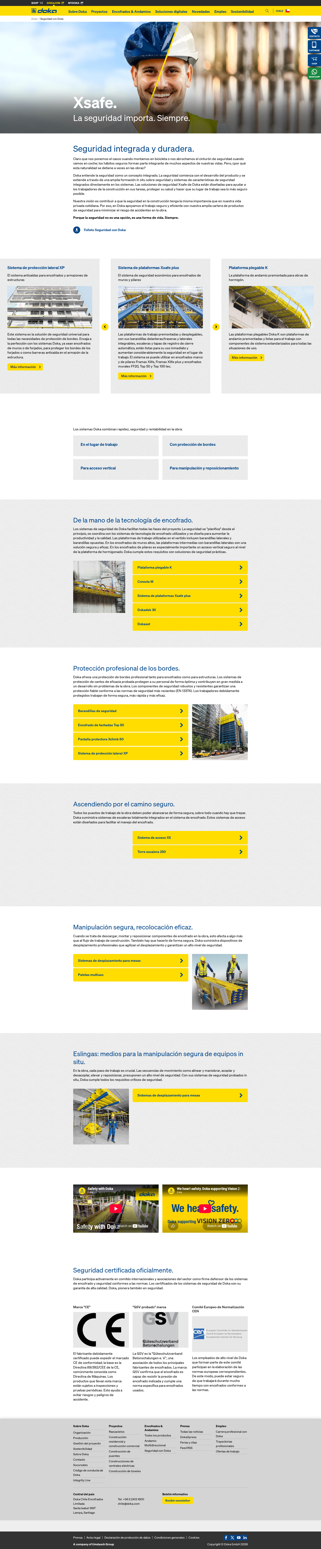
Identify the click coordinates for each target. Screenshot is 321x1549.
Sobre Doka (77, 11)
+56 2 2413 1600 (133, 1499)
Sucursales (80, 1465)
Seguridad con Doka (158, 1451)
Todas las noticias (191, 1432)
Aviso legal (93, 1537)
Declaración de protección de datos (127, 1537)
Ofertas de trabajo (227, 1451)
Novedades (201, 11)
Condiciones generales (169, 1537)
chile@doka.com (129, 1504)
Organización (82, 1432)
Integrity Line (81, 1480)
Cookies (194, 1537)
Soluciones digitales (171, 11)
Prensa (77, 1537)
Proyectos (99, 11)
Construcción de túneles (125, 1471)
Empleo (220, 11)
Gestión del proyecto (87, 1443)
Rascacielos (116, 1432)
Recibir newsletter (177, 1500)
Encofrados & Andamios (131, 11)
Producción (80, 1438)
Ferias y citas (188, 1442)
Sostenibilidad (242, 11)
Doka (34, 18)
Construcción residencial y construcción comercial (124, 1441)
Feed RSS (186, 1448)
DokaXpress (188, 1437)
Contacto (79, 1459)
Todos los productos (158, 1435)
